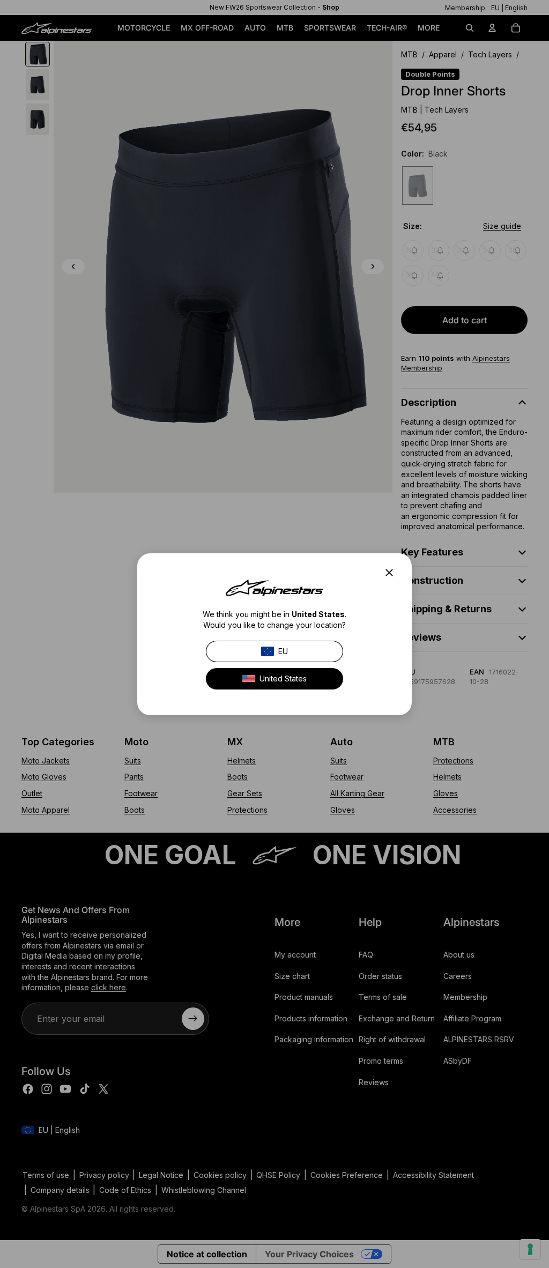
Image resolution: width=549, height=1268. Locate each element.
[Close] (392, 572)
